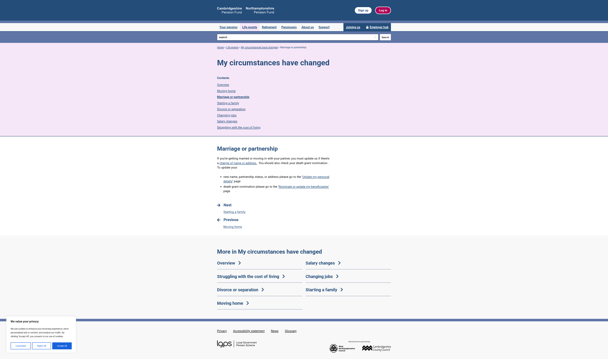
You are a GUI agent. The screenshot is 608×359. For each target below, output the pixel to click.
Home (220, 47)
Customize (21, 346)
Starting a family (228, 103)
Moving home (226, 91)
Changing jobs (227, 115)
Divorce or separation (231, 109)
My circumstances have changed (259, 47)
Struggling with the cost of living (238, 127)
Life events (232, 47)
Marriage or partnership (233, 97)
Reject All (41, 346)
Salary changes (227, 121)
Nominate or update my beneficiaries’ (304, 186)
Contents (223, 78)
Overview (223, 85)
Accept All (62, 346)
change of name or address (238, 163)
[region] (41, 334)
